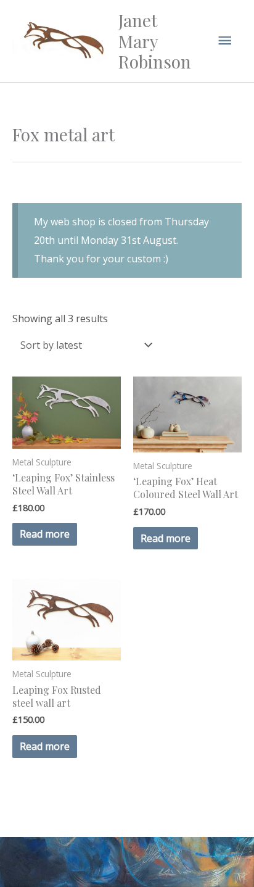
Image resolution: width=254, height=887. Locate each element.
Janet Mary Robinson (154, 41)
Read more (45, 534)
